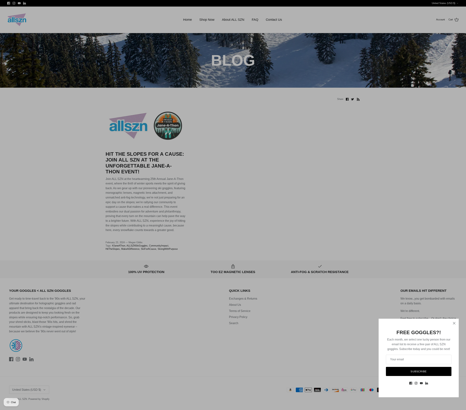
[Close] (454, 323)
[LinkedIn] (426, 383)
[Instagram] (416, 383)
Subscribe (418, 371)
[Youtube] (421, 383)
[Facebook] (410, 383)
